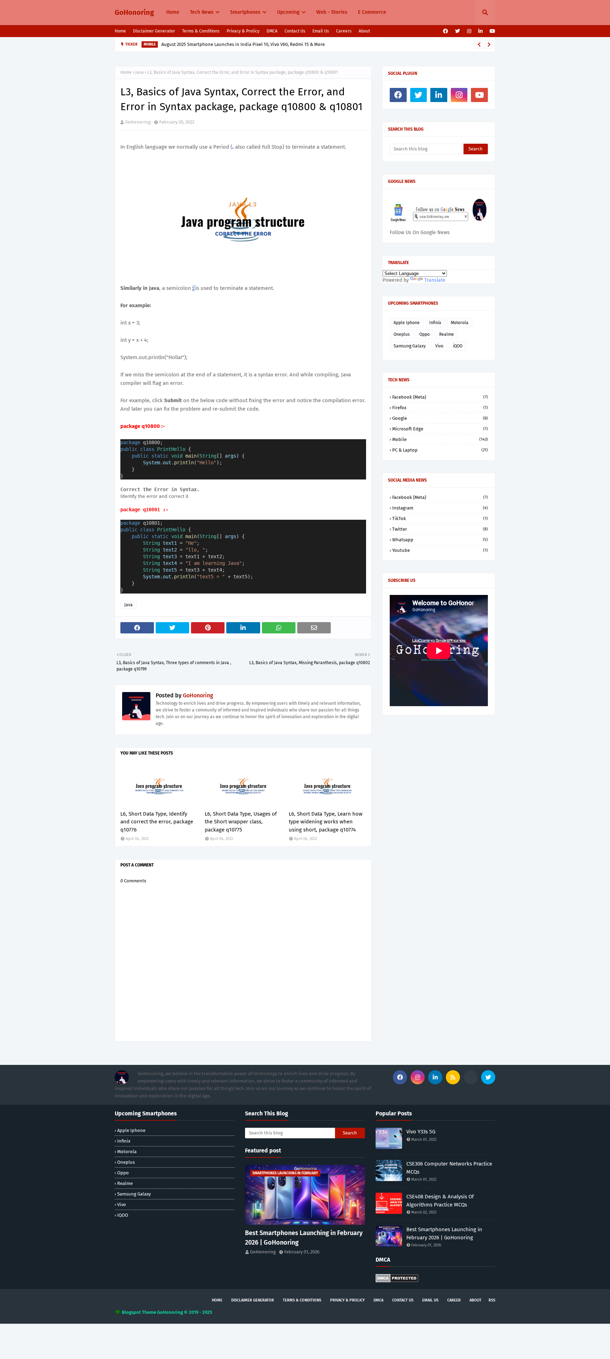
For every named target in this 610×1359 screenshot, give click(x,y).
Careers (344, 31)
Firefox (440, 407)
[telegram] (471, 1077)
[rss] (453, 1077)
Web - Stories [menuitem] (331, 12)
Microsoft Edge (440, 428)
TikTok (440, 518)
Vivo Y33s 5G (420, 1131)
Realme (446, 334)
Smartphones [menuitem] (245, 12)
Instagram (440, 508)
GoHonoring (134, 12)
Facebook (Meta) (440, 397)
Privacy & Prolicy (243, 31)
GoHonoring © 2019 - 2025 (184, 1312)
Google (440, 418)
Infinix (435, 322)
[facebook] (445, 31)
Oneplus (402, 334)
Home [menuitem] (172, 12)
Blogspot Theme (139, 1312)
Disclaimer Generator (154, 31)
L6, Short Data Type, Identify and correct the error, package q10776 (156, 822)
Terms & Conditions (201, 31)
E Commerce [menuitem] (372, 12)
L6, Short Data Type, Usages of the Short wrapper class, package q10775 (241, 822)
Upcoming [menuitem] (288, 12)
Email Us (320, 31)
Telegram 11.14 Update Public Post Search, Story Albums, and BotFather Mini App (249, 44)
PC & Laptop (440, 450)
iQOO (457, 346)
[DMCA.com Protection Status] (397, 1281)
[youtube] (491, 31)
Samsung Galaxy (410, 346)
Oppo (424, 334)
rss (492, 1300)
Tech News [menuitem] (202, 12)
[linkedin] (480, 31)
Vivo (439, 346)
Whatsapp (440, 539)
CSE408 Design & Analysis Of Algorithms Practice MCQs (440, 1200)
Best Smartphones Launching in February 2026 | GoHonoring (304, 1237)
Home (120, 31)
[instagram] (469, 31)
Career (454, 1300)
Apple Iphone (407, 322)
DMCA (272, 31)
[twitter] (457, 31)
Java (139, 72)
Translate (434, 280)
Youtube (440, 550)
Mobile (440, 439)
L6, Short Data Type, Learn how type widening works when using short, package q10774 (326, 822)
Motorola (459, 322)
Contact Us (295, 31)
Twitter (440, 529)
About (364, 31)
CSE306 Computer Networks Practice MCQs (449, 1168)
